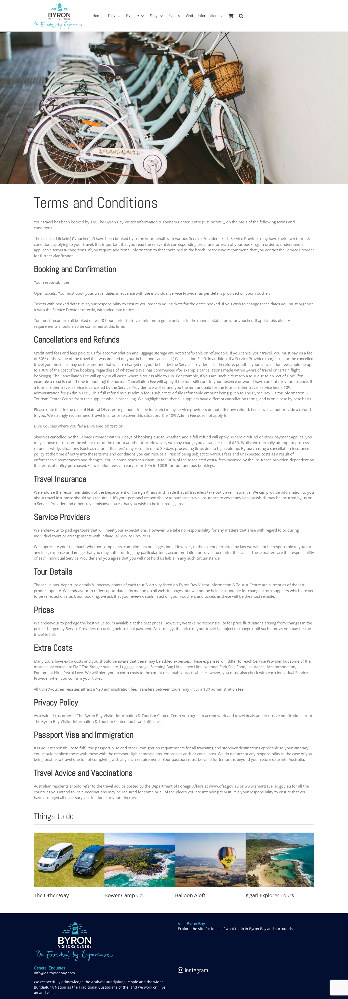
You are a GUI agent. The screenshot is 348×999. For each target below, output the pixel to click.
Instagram (195, 970)
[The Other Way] (72, 835)
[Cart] (231, 16)
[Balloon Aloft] (213, 835)
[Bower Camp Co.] (142, 835)
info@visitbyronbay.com (54, 973)
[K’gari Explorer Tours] (284, 835)
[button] (241, 16)
